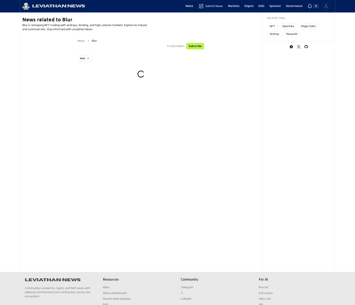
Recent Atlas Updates (117, 298)
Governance (294, 6)
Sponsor (275, 6)
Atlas (106, 287)
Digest (249, 6)
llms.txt (263, 287)
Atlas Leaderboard (115, 293)
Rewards (292, 34)
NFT (272, 26)
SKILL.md (265, 298)
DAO (261, 6)
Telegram (187, 287)
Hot (82, 58)
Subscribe (195, 46)
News (189, 6)
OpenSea (288, 26)
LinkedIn (186, 298)
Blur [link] (94, 40)
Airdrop (274, 34)
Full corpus (266, 293)
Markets (234, 6)
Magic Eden (308, 26)
